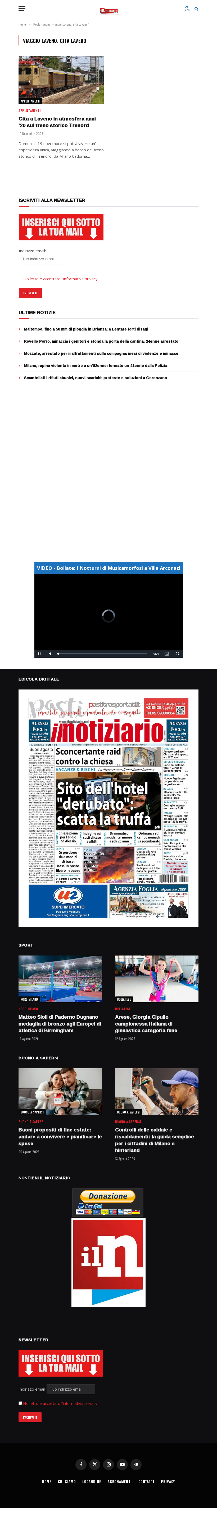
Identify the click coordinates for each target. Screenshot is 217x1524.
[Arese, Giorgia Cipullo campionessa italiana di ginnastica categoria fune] (156, 979)
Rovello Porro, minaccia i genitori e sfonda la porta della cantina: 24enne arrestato (101, 341)
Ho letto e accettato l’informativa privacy (60, 278)
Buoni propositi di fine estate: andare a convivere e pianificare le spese (60, 1136)
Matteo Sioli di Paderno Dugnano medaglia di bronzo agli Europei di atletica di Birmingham (60, 1024)
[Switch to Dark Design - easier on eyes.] (187, 9)
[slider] (102, 653)
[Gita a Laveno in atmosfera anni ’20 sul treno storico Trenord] (61, 80)
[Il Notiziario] (108, 8)
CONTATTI (146, 1481)
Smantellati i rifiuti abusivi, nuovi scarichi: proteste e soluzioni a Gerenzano (95, 377)
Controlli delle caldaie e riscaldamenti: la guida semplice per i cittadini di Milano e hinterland (154, 1140)
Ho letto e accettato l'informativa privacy (60, 1403)
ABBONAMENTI (120, 1481)
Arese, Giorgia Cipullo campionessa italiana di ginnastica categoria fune (146, 1024)
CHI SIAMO (67, 1481)
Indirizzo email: (33, 1389)
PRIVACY (168, 1481)
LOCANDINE (91, 1481)
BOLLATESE (124, 999)
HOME (47, 1481)
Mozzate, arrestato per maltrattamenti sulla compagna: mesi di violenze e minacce (101, 353)
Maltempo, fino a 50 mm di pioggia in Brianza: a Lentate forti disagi (86, 329)
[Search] (195, 9)
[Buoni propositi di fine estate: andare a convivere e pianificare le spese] (60, 1091)
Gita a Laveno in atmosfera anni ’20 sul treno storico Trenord (57, 122)
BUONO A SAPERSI (32, 1112)
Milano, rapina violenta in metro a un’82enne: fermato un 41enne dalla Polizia (95, 365)
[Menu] (22, 9)
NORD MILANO (29, 999)
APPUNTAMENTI (30, 101)
